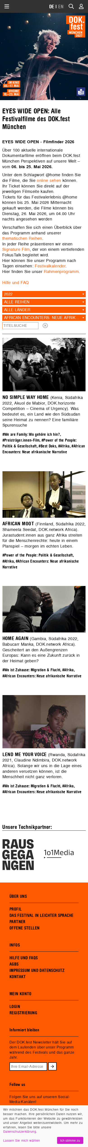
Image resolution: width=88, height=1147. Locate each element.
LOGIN (14, 1006)
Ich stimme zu (70, 1140)
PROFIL (15, 909)
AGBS (14, 964)
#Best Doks (47, 446)
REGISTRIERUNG (23, 1013)
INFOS (14, 945)
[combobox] (44, 294)
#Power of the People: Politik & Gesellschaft (37, 555)
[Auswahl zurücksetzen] (45, 325)
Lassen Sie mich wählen (21, 1140)
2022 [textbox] (8, 294)
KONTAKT (17, 977)
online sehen (49, 180)
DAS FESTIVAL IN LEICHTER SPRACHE (41, 915)
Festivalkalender (50, 266)
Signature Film (16, 249)
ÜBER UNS (18, 896)
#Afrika (64, 446)
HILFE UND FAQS (23, 958)
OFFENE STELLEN (24, 928)
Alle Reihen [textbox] (17, 301)
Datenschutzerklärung (19, 1131)
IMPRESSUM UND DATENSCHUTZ (37, 970)
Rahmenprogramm (61, 271)
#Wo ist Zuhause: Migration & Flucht (31, 670)
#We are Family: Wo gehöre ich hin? (31, 434)
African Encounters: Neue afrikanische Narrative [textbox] (45, 317)
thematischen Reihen (22, 238)
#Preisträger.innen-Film (21, 440)
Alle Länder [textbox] (17, 309)
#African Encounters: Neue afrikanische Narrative (42, 676)
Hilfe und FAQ (15, 282)
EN (61, 6)
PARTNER (17, 922)
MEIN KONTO (20, 994)
